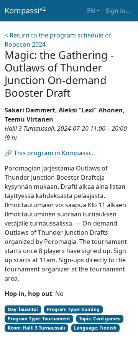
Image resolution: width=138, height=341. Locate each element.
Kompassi (25, 10)
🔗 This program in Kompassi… (50, 153)
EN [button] (91, 10)
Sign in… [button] (118, 10)
